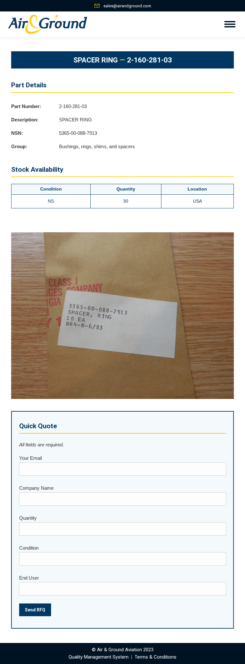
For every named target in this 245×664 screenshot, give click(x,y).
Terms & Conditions (155, 657)
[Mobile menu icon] (230, 24)
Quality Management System (99, 657)
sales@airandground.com (127, 6)
